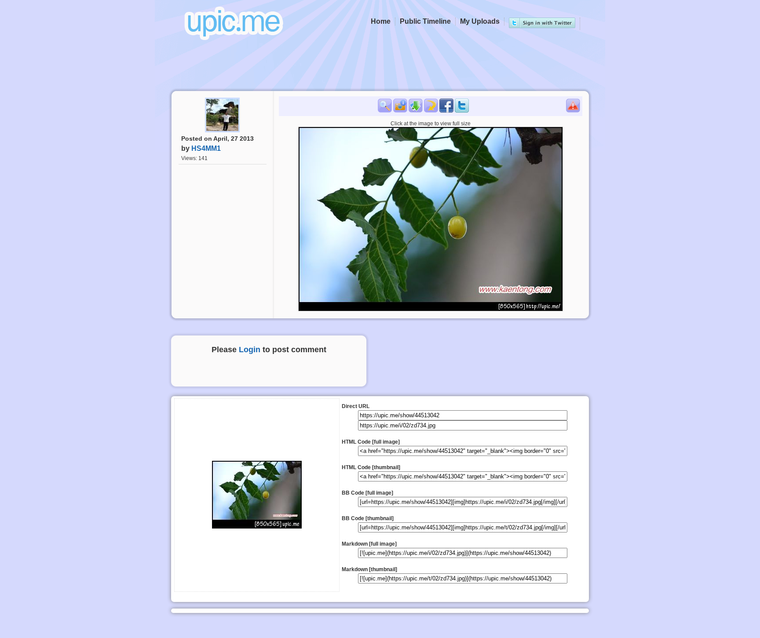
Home (381, 21)
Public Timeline (425, 21)
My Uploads (480, 21)
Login (249, 349)
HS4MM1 (206, 148)
